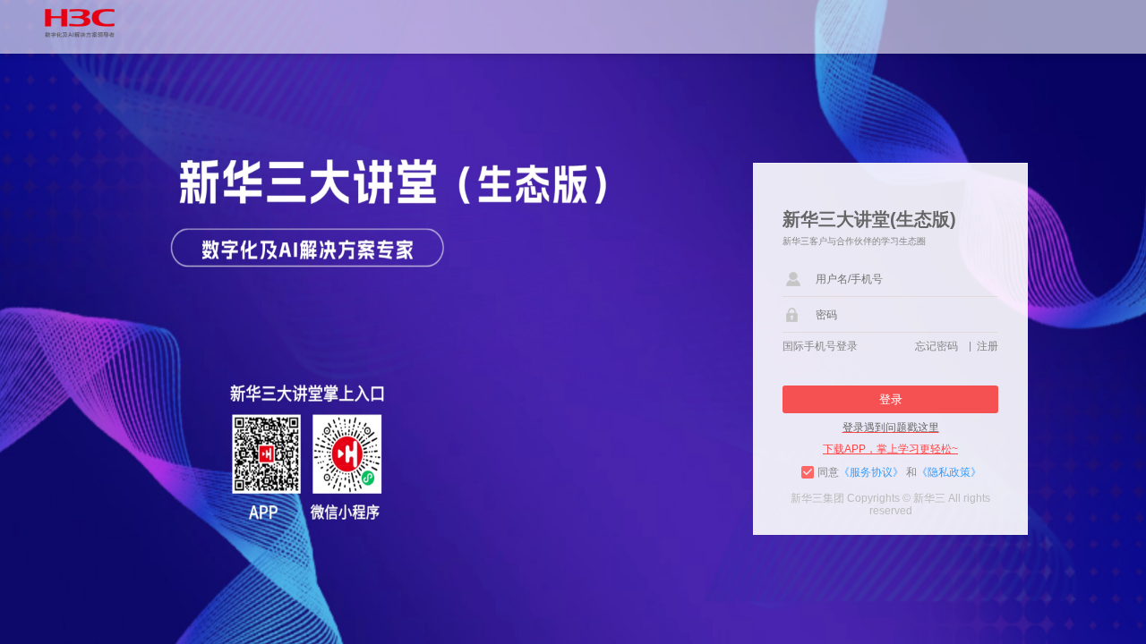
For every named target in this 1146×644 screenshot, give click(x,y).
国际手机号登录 (820, 346)
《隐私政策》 (949, 472)
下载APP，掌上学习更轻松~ (890, 449)
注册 (987, 346)
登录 (890, 399)
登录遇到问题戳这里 (890, 427)
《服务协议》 (871, 472)
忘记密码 (939, 346)
